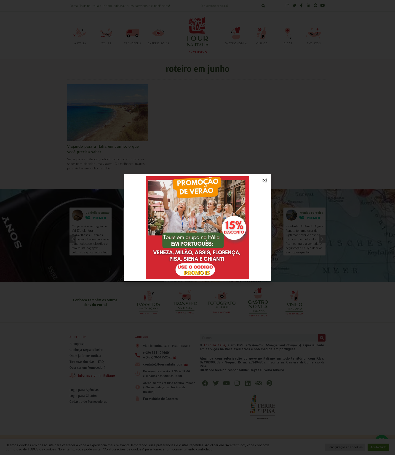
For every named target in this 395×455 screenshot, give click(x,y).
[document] (197, 227)
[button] (264, 180)
